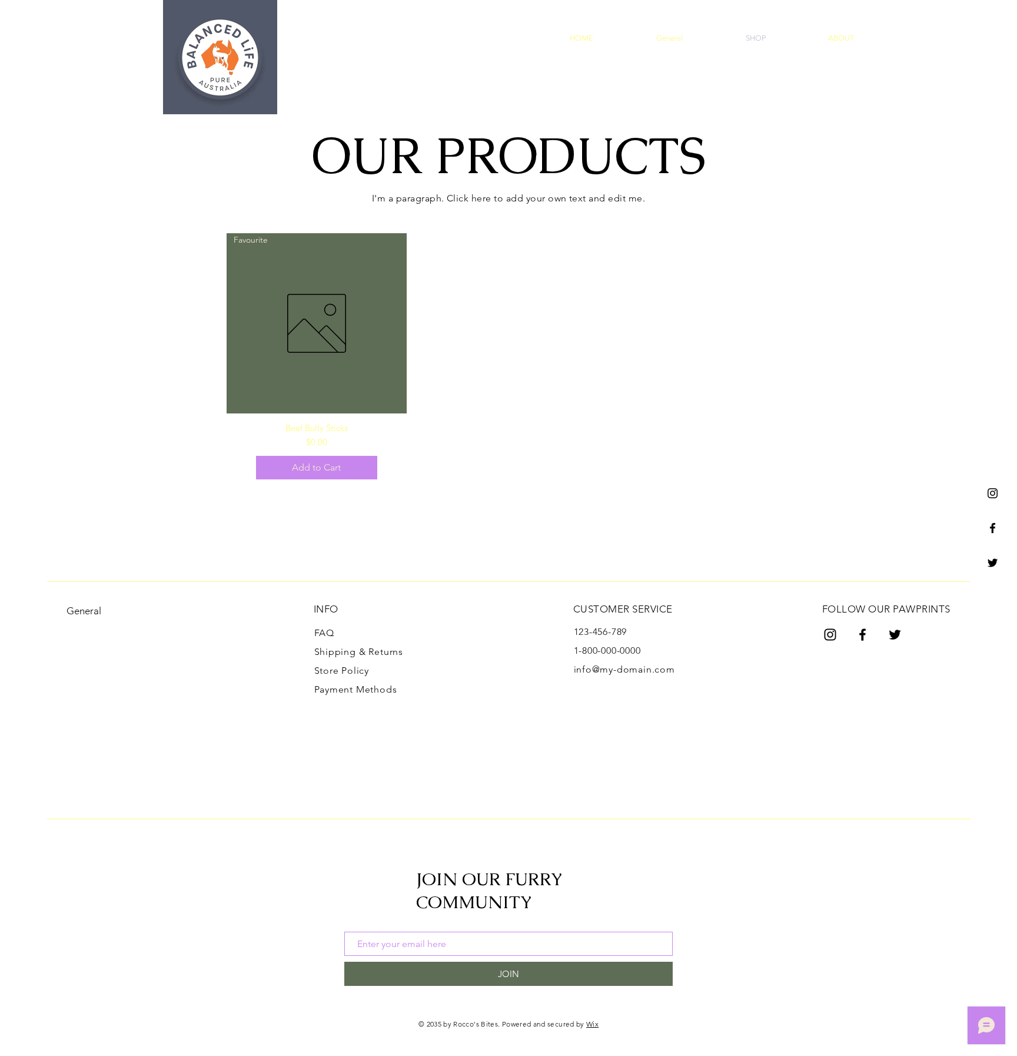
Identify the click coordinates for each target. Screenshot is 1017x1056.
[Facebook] (992, 528)
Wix (592, 1023)
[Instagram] (992, 493)
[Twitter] (992, 563)
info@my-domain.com (624, 669)
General (84, 611)
